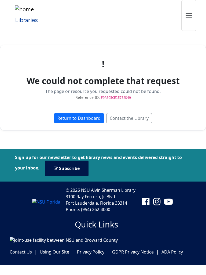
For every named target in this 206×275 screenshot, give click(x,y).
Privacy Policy (90, 252)
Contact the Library (129, 118)
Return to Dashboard (79, 118)
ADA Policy (172, 252)
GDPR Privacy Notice (133, 252)
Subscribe (69, 168)
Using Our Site (54, 252)
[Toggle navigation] (188, 15)
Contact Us (21, 252)
